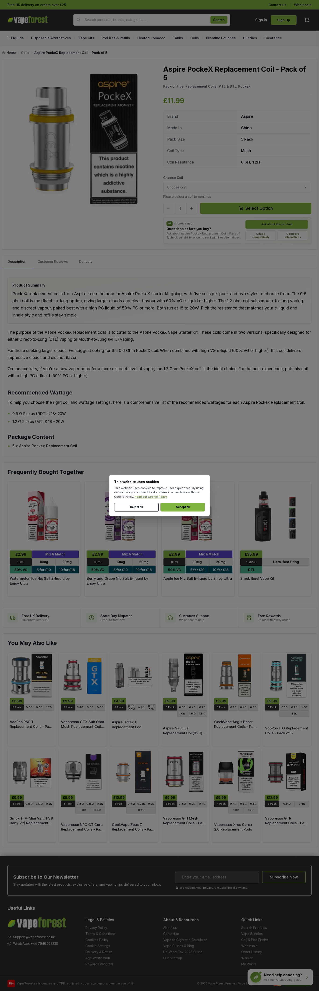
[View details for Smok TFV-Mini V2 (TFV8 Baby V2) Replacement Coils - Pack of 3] (32, 771)
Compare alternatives (293, 235)
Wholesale (303, 5)
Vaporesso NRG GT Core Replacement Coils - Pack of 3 (82, 829)
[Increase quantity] (192, 208)
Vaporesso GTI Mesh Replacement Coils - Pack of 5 (184, 823)
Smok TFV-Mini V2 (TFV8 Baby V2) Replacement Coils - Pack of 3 (31, 823)
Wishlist (247, 958)
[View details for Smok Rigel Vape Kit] (274, 516)
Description (17, 261)
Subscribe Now (284, 877)
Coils (25, 53)
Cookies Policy (97, 940)
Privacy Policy (96, 928)
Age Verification (97, 958)
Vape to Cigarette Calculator (185, 940)
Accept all (183, 507)
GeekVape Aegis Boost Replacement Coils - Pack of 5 (235, 727)
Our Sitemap (172, 958)
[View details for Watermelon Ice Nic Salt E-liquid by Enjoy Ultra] (44, 516)
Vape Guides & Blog (178, 946)
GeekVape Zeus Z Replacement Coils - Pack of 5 (133, 829)
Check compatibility (260, 235)
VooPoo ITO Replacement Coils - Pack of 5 (286, 730)
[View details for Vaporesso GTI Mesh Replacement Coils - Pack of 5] (185, 771)
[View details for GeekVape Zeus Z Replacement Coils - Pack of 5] (134, 771)
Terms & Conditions (100, 934)
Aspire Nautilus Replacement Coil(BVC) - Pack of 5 (184, 733)
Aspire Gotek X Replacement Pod (127, 724)
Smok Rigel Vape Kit (257, 578)
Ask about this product (276, 224)
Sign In (261, 20)
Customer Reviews (53, 261)
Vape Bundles (252, 934)
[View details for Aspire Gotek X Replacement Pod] (134, 675)
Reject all (136, 507)
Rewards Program (99, 964)
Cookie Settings (97, 946)
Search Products (254, 928)
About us (170, 928)
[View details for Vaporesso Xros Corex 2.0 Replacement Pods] (236, 771)
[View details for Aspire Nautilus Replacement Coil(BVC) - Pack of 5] (185, 675)
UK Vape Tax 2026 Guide (182, 952)
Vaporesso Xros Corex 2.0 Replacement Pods (233, 827)
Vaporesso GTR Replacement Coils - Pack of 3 (286, 823)
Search (219, 20)
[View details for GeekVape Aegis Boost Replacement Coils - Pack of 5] (236, 675)
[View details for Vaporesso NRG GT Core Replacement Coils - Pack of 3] (83, 771)
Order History (251, 952)
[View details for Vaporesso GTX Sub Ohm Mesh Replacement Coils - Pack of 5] (83, 675)
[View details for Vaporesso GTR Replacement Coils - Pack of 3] (287, 771)
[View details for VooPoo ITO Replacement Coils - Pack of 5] (287, 675)
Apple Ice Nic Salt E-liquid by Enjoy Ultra (197, 578)
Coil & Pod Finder (254, 940)
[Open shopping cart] (307, 20)
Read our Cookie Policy (151, 496)
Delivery (85, 261)
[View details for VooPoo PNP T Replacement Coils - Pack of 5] (32, 675)
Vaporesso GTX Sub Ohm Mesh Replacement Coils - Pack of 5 (82, 727)
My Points (248, 964)
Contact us (277, 5)
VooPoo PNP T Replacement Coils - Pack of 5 (31, 727)
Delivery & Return (98, 952)
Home (11, 52)
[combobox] (151, 20)
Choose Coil (173, 178)
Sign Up (283, 20)
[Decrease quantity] (168, 208)
